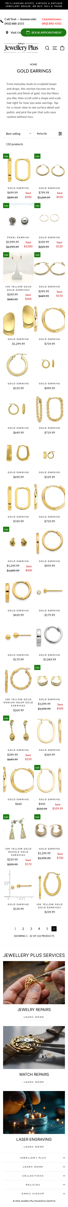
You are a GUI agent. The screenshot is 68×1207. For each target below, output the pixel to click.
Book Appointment (47, 32)
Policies (33, 1184)
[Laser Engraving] (34, 1112)
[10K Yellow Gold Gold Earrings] (49, 885)
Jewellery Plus (33, 1157)
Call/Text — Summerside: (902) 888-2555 (21, 21)
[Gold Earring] (18, 169)
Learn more (34, 1146)
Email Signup (33, 1193)
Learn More (34, 1017)
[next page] (54, 928)
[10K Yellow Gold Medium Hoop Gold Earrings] (18, 680)
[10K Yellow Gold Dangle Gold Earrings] (18, 829)
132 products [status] (14, 144)
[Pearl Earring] (18, 218)
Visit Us (16, 32)
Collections (33, 1175)
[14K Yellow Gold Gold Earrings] (18, 267)
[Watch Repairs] (34, 1047)
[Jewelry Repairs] (34, 982)
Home (33, 64)
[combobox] (18, 134)
